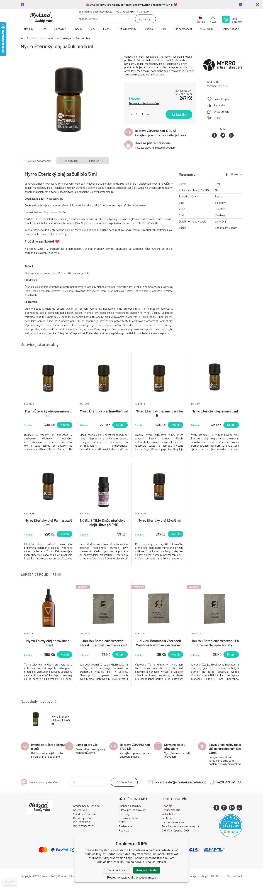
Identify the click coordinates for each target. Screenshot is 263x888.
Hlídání (217, 117)
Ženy (92, 28)
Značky (78, 28)
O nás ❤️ (167, 805)
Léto (43, 28)
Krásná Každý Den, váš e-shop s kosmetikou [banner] (42, 17)
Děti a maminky (127, 28)
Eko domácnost (183, 28)
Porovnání (219, 105)
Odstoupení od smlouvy (132, 809)
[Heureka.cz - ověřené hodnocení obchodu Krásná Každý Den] (230, 836)
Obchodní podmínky (130, 805)
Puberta (148, 28)
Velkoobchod (169, 814)
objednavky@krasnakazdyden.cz (95, 11)
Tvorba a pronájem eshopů (193, 876)
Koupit (64, 424)
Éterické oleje (83, 38)
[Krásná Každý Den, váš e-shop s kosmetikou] (22, 38)
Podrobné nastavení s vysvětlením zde (131, 877)
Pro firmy (167, 818)
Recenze (124, 830)
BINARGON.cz (217, 876)
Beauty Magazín (230, 28)
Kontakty (124, 814)
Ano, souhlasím (146, 870)
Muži (163, 28)
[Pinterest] (224, 808)
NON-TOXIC (206, 28)
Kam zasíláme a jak (173, 822)
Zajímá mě (60, 28)
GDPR (122, 822)
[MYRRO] (222, 74)
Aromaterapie (64, 38)
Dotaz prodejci (222, 111)
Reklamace (125, 826)
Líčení (106, 28)
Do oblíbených (221, 99)
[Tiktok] (239, 808)
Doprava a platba (128, 818)
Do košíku (178, 114)
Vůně (50, 38)
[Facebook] (216, 808)
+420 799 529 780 (125, 11)
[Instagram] (232, 808)
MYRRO (222, 85)
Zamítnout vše (116, 870)
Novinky (28, 28)
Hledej (146, 19)
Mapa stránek (234, 876)
